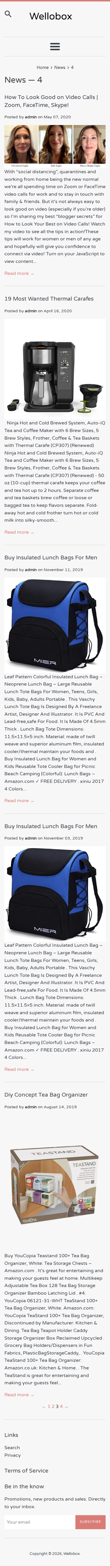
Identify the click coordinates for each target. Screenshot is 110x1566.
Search (12, 1448)
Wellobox (71, 1553)
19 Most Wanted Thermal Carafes (49, 299)
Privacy (12, 1455)
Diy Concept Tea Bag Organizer (46, 1095)
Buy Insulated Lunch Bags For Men (50, 557)
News (15, 80)
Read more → (19, 273)
